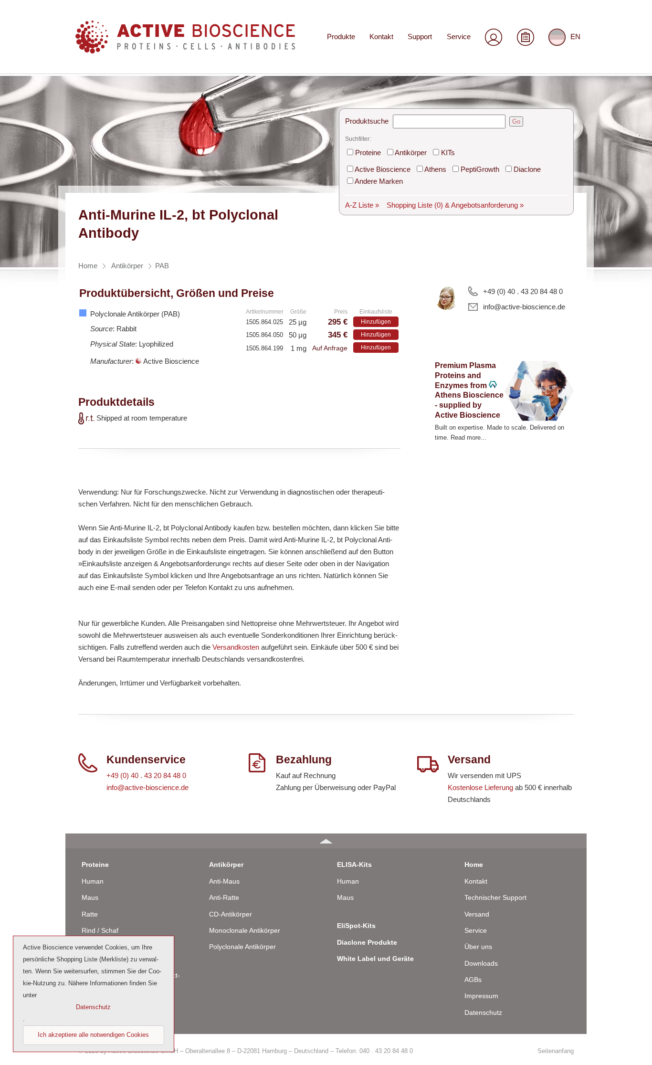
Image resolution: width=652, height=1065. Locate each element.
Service (459, 36)
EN (575, 36)
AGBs (473, 979)
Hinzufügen (376, 321)
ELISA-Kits (354, 864)
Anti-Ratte (224, 897)
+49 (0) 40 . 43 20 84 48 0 (523, 291)
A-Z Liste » (362, 205)
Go (516, 121)
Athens (435, 169)
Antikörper (411, 152)
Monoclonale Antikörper (244, 930)
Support (420, 36)
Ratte (90, 914)
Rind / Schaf (100, 930)
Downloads (481, 963)
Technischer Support (495, 897)
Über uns (478, 946)
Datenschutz (483, 1012)
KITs (448, 152)
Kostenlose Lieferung (480, 787)
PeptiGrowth (480, 169)
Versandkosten (235, 647)
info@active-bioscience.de (524, 307)
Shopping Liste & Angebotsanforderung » (455, 205)
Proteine (368, 152)
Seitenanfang (555, 1050)
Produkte (341, 36)
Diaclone (527, 169)
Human (93, 881)
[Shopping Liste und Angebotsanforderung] (525, 37)
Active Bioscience (382, 169)
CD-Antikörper (230, 914)
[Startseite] (185, 50)
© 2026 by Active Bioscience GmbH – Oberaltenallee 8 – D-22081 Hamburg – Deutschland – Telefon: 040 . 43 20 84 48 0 (245, 1050)
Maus (90, 897)
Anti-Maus (224, 881)
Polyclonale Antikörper (242, 946)
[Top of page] (326, 840)
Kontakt (381, 36)
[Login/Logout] (493, 37)
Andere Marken (379, 181)
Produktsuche (367, 121)
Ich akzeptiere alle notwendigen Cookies (93, 1034)
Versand (476, 914)
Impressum (481, 996)
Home (473, 864)
